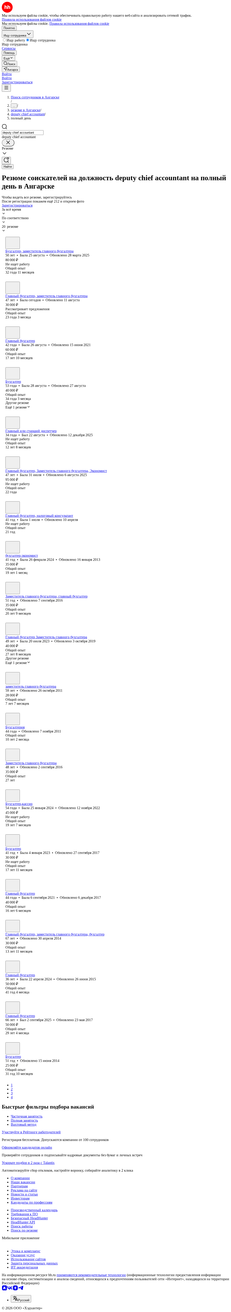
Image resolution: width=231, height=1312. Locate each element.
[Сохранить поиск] (6, 160)
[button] (7, 74)
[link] (9, 63)
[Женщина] (12, 243)
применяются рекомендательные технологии (91, 1275)
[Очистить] (8, 142)
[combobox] (23, 132)
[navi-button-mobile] (6, 88)
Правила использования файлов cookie (79, 23)
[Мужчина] (12, 423)
